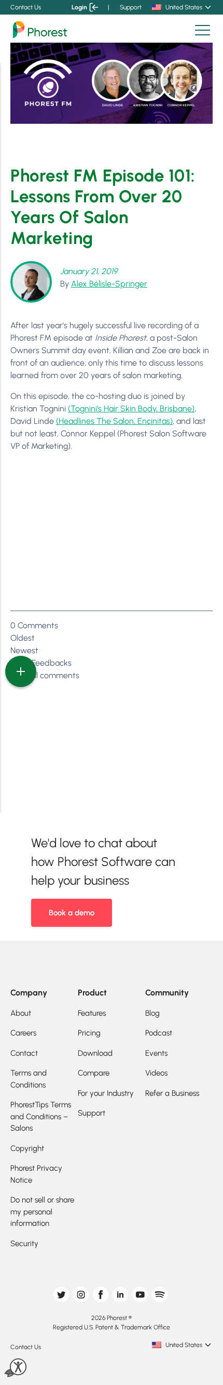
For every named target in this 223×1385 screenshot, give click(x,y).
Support (131, 7)
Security (24, 1243)
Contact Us (25, 7)
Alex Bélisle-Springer (109, 284)
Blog (152, 1013)
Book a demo (71, 912)
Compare (93, 1073)
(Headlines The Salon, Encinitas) (114, 421)
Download (95, 1053)
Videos (156, 1073)
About (20, 1013)
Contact (24, 1053)
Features (92, 1013)
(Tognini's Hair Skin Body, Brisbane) (131, 408)
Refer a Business (172, 1093)
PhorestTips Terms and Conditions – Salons (40, 1116)
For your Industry (106, 1093)
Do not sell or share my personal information (42, 1211)
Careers (23, 1033)
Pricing (89, 1033)
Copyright (27, 1148)
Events (156, 1053)
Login (79, 7)
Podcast (158, 1033)
